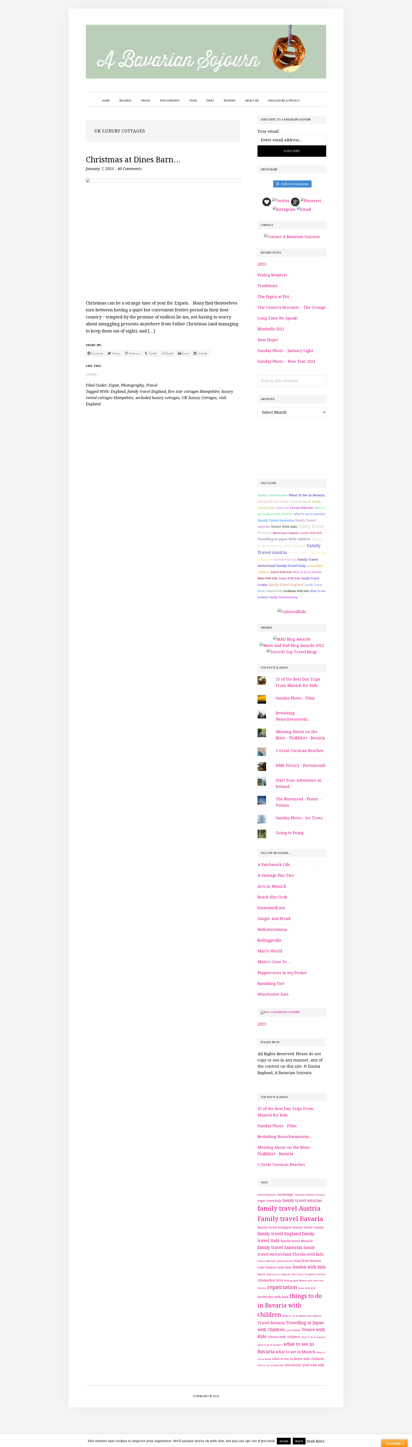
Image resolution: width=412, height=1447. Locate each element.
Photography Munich (295, 1280)
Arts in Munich (272, 886)
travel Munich (293, 1330)
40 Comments (129, 168)
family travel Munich (297, 1241)
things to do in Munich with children (301, 1316)
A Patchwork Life (274, 864)
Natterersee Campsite (285, 533)
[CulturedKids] (292, 611)
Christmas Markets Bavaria (309, 1194)
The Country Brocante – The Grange (292, 307)
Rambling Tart (271, 983)
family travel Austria (289, 1208)
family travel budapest (295, 501)
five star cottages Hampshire (193, 391)
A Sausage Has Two (276, 875)
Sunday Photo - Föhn (295, 698)
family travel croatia (308, 1227)
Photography (132, 385)
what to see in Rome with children (298, 1359)
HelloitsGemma (272, 929)
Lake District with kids (275, 1267)
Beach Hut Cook (272, 897)
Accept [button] (283, 1441)
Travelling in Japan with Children (284, 539)
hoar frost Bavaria (307, 1260)
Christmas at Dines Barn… (133, 159)
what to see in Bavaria (307, 495)
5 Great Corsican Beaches (299, 750)
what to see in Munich (295, 1352)
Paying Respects (272, 275)
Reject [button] (299, 1441)
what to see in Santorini (309, 514)
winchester (293, 1365)
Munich (261, 1274)
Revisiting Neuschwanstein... (285, 1136)
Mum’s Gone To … (275, 962)
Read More (315, 1441)
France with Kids (289, 578)
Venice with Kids (284, 527)
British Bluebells (267, 1194)
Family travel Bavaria (290, 1218)
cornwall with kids (285, 559)
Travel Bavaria (299, 553)
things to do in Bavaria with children (290, 1305)
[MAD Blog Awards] (292, 639)
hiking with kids (268, 501)
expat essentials (270, 1201)
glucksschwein (285, 1261)
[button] (310, 96)
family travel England (146, 391)
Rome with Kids (307, 1288)
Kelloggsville (270, 940)
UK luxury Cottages (199, 397)
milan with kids (267, 578)
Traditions (267, 285)
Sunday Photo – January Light (285, 350)
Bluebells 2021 (271, 329)
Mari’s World (270, 951)
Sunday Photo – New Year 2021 (286, 361)
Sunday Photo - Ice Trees (299, 818)
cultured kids (274, 591)
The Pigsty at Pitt (273, 296)
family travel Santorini (276, 520)
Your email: (268, 131)
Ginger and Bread (274, 918)
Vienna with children (284, 1337)
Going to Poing (289, 832)
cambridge (285, 1194)
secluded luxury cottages (157, 397)
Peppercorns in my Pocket (282, 972)
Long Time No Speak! (278, 318)
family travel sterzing (283, 597)
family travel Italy (291, 566)
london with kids (311, 533)
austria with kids (281, 572)
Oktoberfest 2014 (270, 1280)
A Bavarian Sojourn (284, 1012)
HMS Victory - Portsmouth (301, 765)
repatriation (282, 1287)
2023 (262, 264)
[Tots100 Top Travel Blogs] (292, 652)
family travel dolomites (273, 495)
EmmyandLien (271, 908)
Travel (151, 385)
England (118, 391)
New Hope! (268, 340)
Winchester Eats (273, 994)
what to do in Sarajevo (270, 1345)
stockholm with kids (296, 591)
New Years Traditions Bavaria (308, 1274)
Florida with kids (301, 507)
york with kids (313, 1365)
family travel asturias (302, 1200)
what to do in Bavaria (307, 572)
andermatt (282, 507)
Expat (114, 385)
